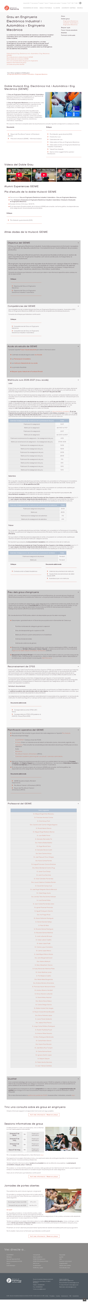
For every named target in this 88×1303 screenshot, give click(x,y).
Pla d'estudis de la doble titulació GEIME (20, 57)
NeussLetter (62, 1254)
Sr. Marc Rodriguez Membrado (44, 1037)
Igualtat (61, 1257)
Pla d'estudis (66, 733)
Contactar (64, 3)
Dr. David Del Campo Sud (43, 886)
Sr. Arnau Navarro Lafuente (43, 994)
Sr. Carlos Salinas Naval (43, 1051)
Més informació (47, 658)
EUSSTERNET (19, 740)
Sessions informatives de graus (16, 62)
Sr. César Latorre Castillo (43, 940)
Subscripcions (64, 1296)
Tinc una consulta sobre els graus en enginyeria (22, 61)
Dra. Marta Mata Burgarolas (43, 979)
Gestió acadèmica (37, 1257)
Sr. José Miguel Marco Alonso (43, 954)
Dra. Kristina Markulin (43, 961)
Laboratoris (19, 745)
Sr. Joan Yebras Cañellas (43, 1066)
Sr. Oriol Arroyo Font (43, 821)
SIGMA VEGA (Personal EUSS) (40, 1261)
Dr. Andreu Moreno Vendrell (44, 990)
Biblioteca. (18, 751)
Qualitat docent (37, 1265)
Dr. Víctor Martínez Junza (43, 972)
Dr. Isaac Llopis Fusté (43, 943)
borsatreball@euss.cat (73, 1282)
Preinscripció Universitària (22, 359)
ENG (76, 3)
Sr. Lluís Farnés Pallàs (43, 900)
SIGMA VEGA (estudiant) (39, 1259)
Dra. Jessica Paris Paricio (44, 1022)
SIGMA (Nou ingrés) (38, 1267)
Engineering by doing (30, 8)
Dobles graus (65, 19)
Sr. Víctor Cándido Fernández (43, 878)
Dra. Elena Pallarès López (43, 1015)
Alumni (46, 3)
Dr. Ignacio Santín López (44, 1055)
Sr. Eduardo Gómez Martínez (43, 932)
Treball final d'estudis (56, 149)
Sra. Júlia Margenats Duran (43, 958)
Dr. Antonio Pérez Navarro (43, 1033)
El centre (57, 8)
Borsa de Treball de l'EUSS (13, 1259)
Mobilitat (64, 33)
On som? (9, 1210)
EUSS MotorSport (11, 1265)
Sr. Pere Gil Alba (43, 925)
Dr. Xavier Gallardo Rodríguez (43, 918)
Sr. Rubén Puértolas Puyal (43, 1030)
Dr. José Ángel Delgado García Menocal (43, 889)
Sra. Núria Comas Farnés (43, 860)
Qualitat (41, 3)
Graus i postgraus (46, 8)
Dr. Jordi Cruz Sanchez (43, 875)
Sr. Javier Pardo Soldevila (43, 1019)
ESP (72, 3)
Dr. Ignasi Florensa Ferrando (43, 907)
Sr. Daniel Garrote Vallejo (43, 922)
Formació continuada (68, 35)
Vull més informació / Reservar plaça (44, 1114)
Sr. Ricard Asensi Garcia (43, 828)
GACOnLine (36, 1263)
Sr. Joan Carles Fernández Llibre (43, 904)
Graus (63, 16)
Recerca (80, 8)
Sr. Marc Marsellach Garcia (43, 965)
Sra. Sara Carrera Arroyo (43, 853)
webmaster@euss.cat (70, 1287)
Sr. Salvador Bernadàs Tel (43, 839)
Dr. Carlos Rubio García (43, 1040)
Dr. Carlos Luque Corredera (44, 947)
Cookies (58, 1296)
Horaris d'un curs (55, 137)
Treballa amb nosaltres (55, 3)
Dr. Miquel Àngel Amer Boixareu (43, 814)
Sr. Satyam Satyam (44, 1058)
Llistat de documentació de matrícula (61, 571)
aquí (73, 1095)
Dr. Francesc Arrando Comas (43, 817)
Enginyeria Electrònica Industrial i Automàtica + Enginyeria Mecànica (71, 22)
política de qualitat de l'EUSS (37, 1095)
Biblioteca (9, 1257)
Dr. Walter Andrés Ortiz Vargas (43, 1008)
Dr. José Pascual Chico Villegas (44, 857)
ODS (60, 1259)
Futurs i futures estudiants (69, 30)
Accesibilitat (76, 1296)
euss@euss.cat (41, 1289)
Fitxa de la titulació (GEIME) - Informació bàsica (26, 138)
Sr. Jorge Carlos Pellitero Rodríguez (43, 1026)
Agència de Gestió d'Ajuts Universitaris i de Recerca (29, 650)
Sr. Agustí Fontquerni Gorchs (44, 911)
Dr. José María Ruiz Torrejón (44, 1048)
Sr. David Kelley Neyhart (43, 997)
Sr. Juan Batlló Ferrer (43, 835)
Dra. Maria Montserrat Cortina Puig (43, 868)
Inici (8, 73)
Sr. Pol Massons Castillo (43, 976)
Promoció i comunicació (65, 1261)
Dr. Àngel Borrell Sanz (44, 846)
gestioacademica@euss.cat (66, 1280)
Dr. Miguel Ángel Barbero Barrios (43, 832)
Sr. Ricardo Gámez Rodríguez (43, 929)
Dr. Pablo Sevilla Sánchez (43, 1062)
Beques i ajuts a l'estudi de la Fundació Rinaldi (27, 371)
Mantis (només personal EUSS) (14, 1261)
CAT (69, 3)
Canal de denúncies (64, 1267)
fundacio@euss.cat (73, 1284)
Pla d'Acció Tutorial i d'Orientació (26, 754)
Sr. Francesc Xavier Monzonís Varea (43, 986)
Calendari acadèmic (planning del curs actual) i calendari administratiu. (39, 756)
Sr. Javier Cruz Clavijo (44, 871)
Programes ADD (63, 1263)
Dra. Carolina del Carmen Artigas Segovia (43, 824)
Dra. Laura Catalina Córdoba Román (43, 882)
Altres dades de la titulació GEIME (18, 59)
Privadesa (52, 1296)
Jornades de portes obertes (15, 64)
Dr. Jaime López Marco (43, 950)
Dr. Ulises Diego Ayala (44, 893)
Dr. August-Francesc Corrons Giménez (43, 864)
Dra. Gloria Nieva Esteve (44, 1001)
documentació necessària (60, 411)
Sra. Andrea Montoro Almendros (43, 983)
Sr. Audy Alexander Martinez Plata (44, 968)
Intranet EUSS (26, 3)
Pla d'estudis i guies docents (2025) (61, 134)
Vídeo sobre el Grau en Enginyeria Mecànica (64, 142)
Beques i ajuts (65, 27)
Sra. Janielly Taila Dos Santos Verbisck (43, 896)
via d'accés (38, 355)
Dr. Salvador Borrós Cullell (43, 850)
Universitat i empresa (69, 8)
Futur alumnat (34, 3)
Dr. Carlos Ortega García (43, 1004)
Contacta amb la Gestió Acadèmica (25, 571)
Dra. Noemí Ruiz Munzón (44, 1044)
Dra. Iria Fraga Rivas (43, 914)
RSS (70, 1296)
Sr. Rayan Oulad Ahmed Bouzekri (43, 1012)
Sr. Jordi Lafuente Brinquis (43, 936)
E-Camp (18, 742)
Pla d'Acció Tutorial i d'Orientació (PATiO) (27, 785)
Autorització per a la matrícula (59, 578)
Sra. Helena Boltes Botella (43, 842)
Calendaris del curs (56, 139)
